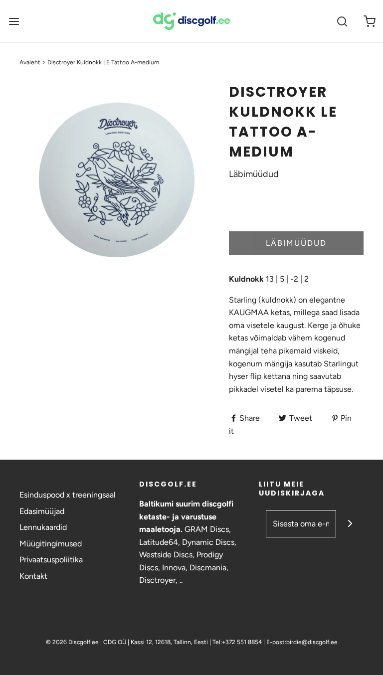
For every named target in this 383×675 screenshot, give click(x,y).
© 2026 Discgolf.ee (73, 642)
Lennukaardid (43, 527)
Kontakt (33, 576)
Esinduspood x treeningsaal (67, 495)
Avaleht (29, 62)
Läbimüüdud (296, 243)
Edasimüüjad (41, 511)
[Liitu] (350, 523)
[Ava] (13, 21)
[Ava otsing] (342, 21)
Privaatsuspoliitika (51, 559)
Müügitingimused (50, 543)
